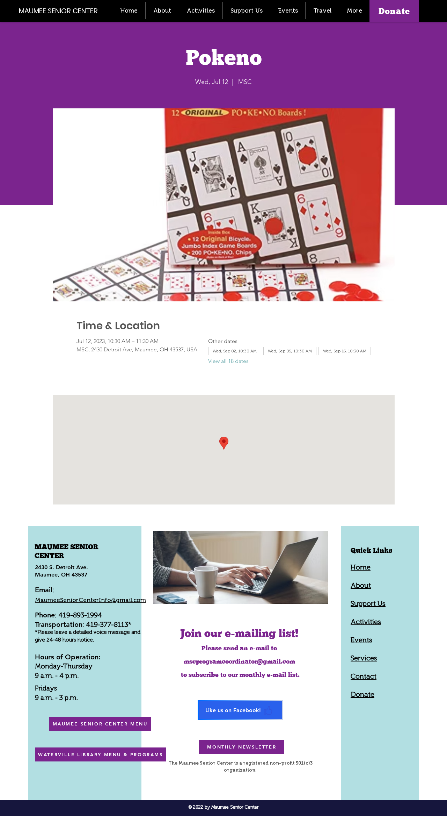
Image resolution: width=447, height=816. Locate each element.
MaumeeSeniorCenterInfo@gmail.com (90, 599)
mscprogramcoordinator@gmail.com (239, 661)
